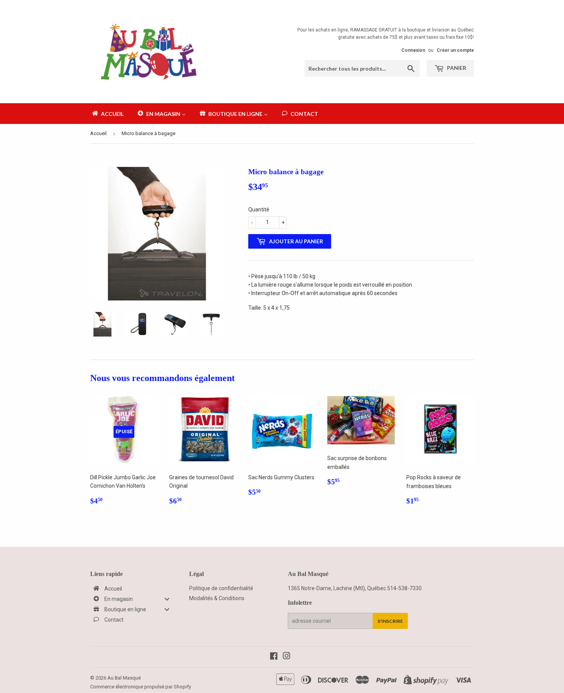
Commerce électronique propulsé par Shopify (140, 687)
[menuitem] (107, 113)
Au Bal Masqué (124, 678)
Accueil (98, 133)
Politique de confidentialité (221, 588)
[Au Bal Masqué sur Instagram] (286, 657)
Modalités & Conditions (216, 598)
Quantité (258, 209)
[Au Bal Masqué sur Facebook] (274, 657)
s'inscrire (390, 621)
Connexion (413, 50)
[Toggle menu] (167, 599)
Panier (456, 67)
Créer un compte (455, 50)
